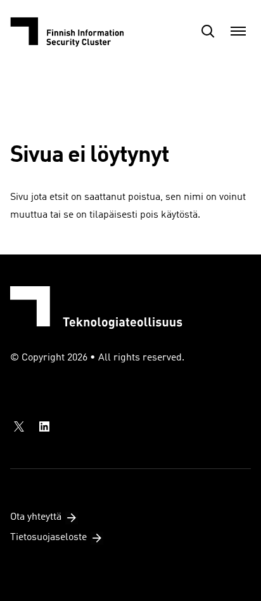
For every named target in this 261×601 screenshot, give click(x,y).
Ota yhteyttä (35, 517)
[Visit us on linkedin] (44, 426)
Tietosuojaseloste (48, 537)
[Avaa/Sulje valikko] (238, 31)
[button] (207, 31)
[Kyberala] (73, 31)
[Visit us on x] (19, 426)
